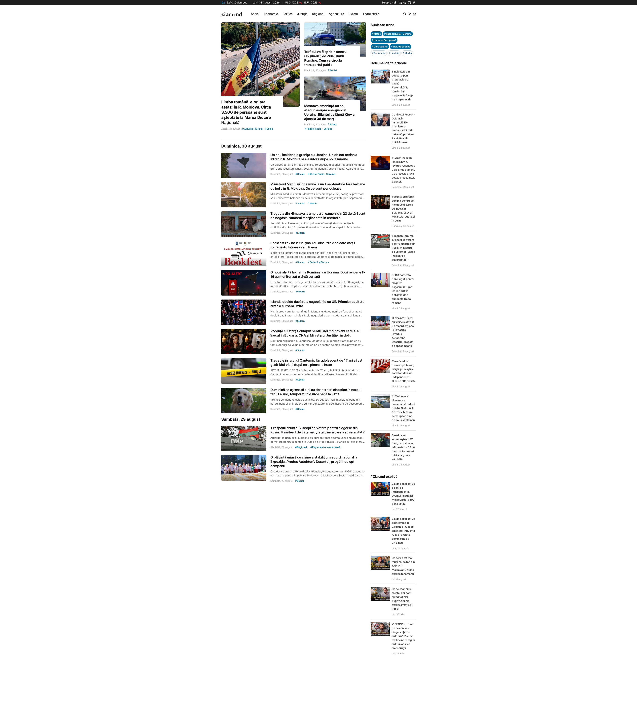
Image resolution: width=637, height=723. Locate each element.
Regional (318, 14)
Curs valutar (380, 46)
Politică (288, 14)
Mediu (407, 53)
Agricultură (336, 14)
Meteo (376, 33)
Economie (271, 14)
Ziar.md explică (400, 46)
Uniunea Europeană (384, 40)
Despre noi (389, 2)
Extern (353, 14)
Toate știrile (371, 14)
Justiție (302, 14)
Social (255, 14)
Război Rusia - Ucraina (398, 33)
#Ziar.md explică (384, 477)
